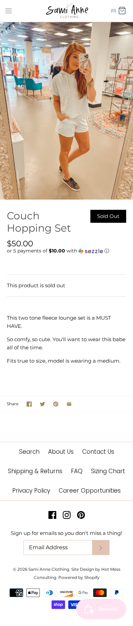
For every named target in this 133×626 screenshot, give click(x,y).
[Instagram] (67, 515)
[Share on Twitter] (42, 404)
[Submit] (100, 547)
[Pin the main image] (55, 404)
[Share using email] (69, 404)
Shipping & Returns (35, 471)
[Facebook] (52, 515)
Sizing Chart (108, 471)
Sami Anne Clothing (48, 569)
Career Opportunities (90, 490)
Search (29, 452)
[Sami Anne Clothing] (67, 10)
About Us (61, 452)
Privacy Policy (31, 490)
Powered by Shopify (79, 577)
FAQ (77, 471)
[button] (66, 251)
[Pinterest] (81, 515)
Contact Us (98, 452)
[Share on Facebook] (29, 404)
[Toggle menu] (8, 10)
